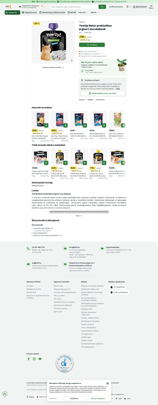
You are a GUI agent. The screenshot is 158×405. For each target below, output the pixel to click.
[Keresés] (102, 7)
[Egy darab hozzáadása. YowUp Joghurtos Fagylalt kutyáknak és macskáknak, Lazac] (123, 163)
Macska (82, 99)
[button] (139, 6)
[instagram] (34, 359)
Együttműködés (112, 247)
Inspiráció (82, 12)
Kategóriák (13, 12)
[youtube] (40, 359)
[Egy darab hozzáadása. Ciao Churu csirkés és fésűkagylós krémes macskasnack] (123, 125)
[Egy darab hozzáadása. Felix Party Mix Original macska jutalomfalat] (46, 125)
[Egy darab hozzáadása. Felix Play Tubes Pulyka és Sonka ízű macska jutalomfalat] (65, 125)
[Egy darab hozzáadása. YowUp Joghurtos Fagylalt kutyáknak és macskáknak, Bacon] (46, 163)
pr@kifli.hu (36, 263)
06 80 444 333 (38, 247)
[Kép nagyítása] (71, 60)
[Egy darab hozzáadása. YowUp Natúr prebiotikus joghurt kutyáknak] (85, 163)
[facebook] (29, 359)
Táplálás (90, 99)
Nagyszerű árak (31, 12)
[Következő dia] (122, 119)
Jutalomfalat (100, 99)
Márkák (93, 12)
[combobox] (75, 7)
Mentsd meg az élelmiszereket (53, 12)
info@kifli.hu (74, 247)
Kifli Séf (73, 12)
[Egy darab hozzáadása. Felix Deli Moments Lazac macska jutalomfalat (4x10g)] (104, 125)
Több (118, 89)
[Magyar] (128, 7)
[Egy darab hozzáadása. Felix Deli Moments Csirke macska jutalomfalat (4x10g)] (85, 125)
